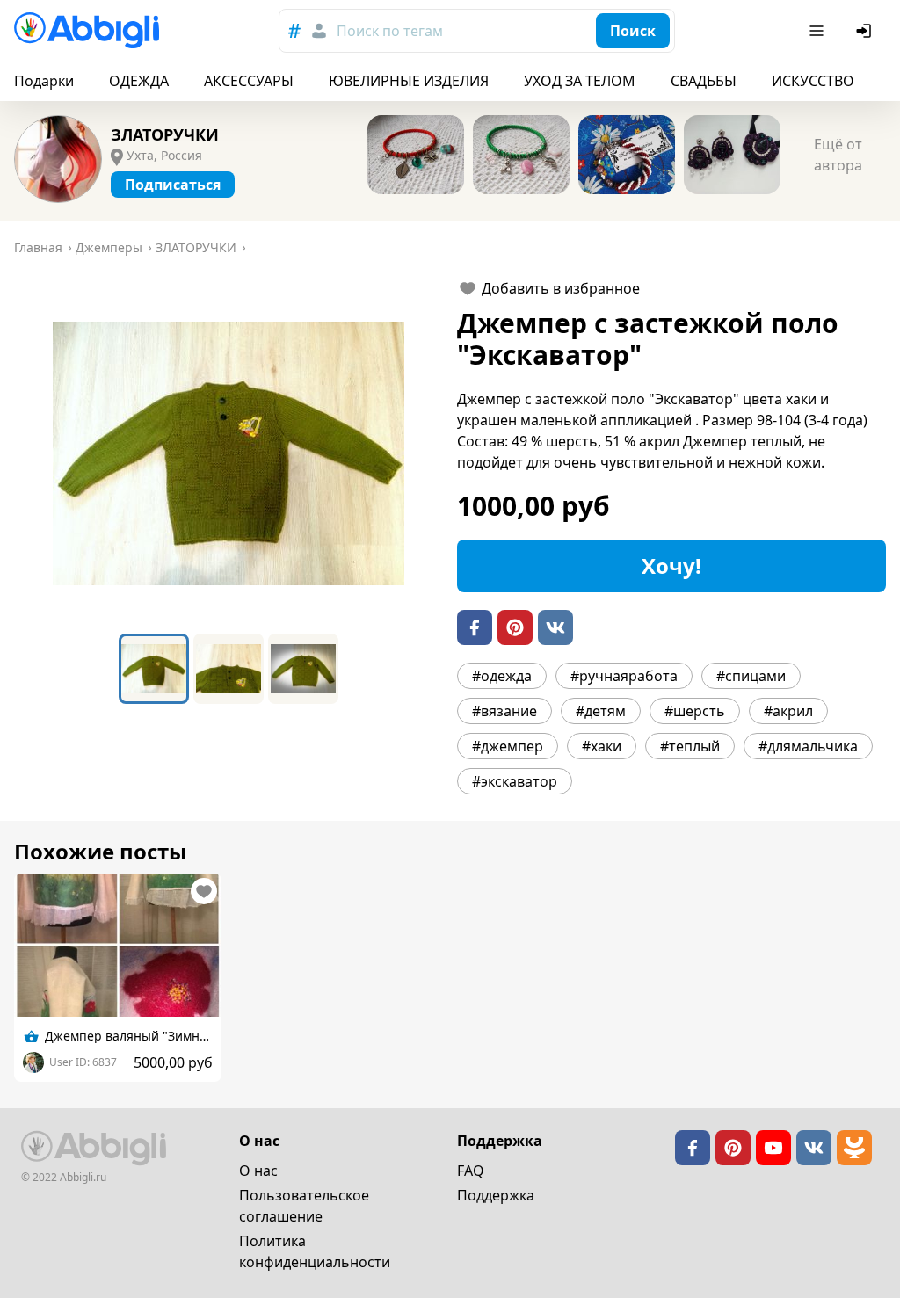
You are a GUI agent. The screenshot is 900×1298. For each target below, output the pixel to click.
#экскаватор (514, 781)
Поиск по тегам (390, 30)
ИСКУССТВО (813, 81)
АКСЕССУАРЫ (249, 81)
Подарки (44, 81)
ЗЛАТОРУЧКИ (165, 134)
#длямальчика (808, 746)
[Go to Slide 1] (154, 669)
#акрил (788, 711)
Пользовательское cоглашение (304, 1206)
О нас (258, 1170)
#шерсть (694, 711)
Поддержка (495, 1195)
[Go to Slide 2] (228, 669)
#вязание (504, 711)
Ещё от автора (838, 154)
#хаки (601, 746)
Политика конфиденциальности (314, 1251)
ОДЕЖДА (139, 81)
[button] (228, 453)
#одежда (502, 675)
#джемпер (507, 746)
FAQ (470, 1170)
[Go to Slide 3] (303, 669)
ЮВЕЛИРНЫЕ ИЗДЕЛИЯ (409, 81)
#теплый (690, 746)
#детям (601, 711)
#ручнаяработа (624, 675)
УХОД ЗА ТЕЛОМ (579, 81)
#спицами (751, 675)
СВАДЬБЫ (704, 81)
